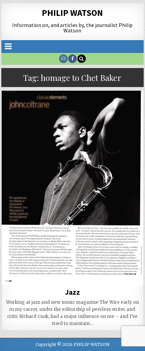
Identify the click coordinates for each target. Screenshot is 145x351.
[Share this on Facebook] (44, 273)
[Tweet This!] (16, 273)
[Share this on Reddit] (129, 273)
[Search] (82, 59)
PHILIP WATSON (72, 12)
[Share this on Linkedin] (101, 273)
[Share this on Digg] (16, 281)
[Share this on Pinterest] (72, 273)
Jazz (72, 292)
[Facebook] (72, 59)
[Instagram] (63, 59)
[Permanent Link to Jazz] (72, 188)
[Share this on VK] (44, 281)
